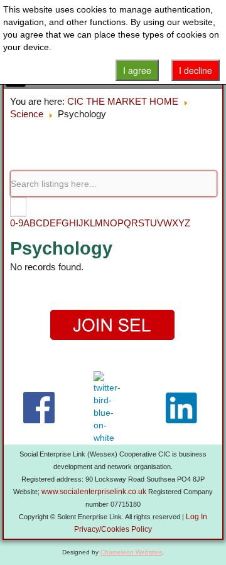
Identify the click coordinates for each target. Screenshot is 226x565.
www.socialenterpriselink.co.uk (93, 491)
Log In (196, 516)
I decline (195, 70)
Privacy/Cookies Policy (113, 529)
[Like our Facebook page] (38, 407)
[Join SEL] (113, 325)
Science (26, 113)
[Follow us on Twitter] (109, 407)
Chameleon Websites (131, 552)
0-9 (16, 223)
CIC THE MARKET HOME (122, 101)
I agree (137, 70)
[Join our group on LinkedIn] (183, 408)
